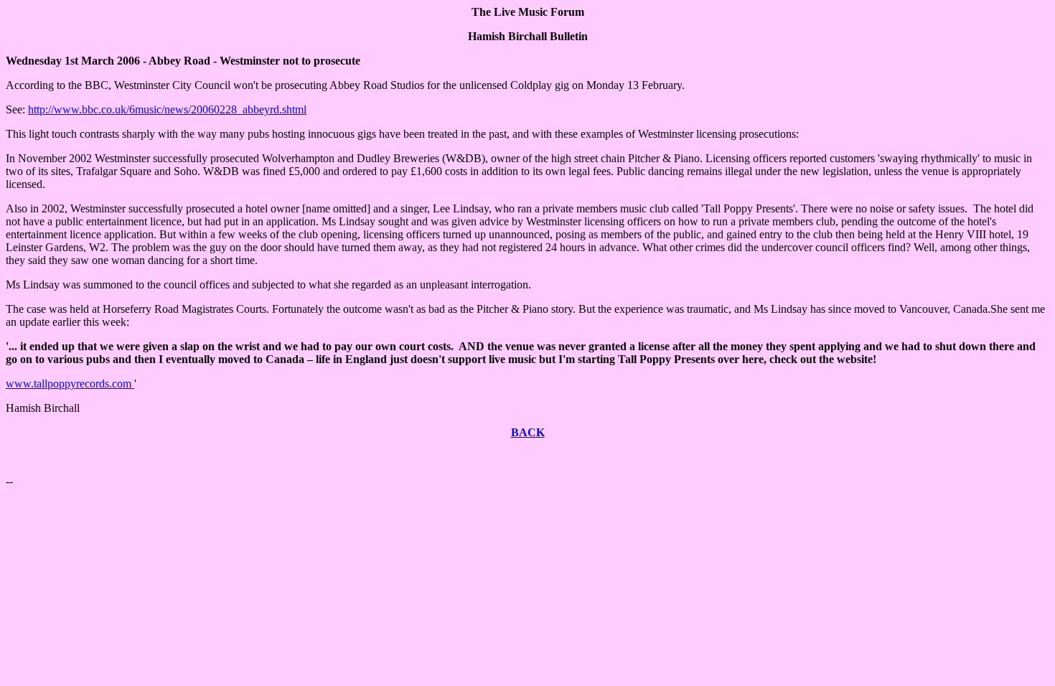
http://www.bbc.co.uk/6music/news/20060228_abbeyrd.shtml (167, 109)
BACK (528, 432)
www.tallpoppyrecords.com (70, 383)
